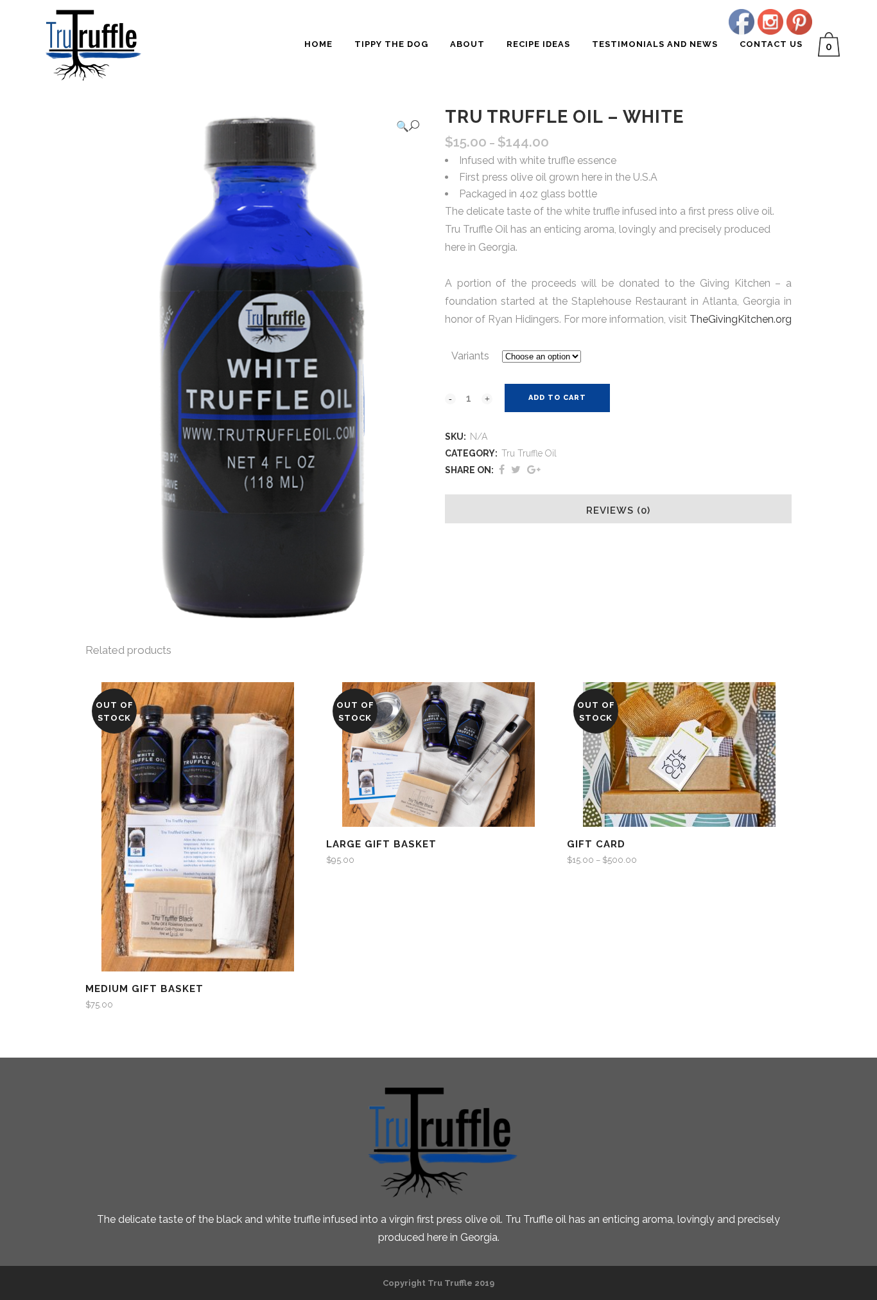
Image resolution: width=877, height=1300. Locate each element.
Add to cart (557, 397)
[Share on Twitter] (516, 470)
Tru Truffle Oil (529, 453)
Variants (470, 356)
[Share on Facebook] (502, 470)
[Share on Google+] (534, 470)
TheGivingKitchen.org (741, 319)
